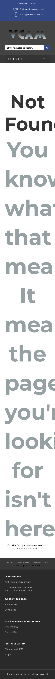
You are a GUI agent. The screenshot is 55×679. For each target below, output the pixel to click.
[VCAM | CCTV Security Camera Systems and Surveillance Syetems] (27, 34)
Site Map (11, 563)
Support (8, 654)
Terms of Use (11, 632)
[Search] (46, 47)
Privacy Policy (11, 626)
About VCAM (11, 604)
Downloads (10, 609)
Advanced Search (40, 563)
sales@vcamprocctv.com (34, 9)
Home (20, 548)
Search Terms (23, 563)
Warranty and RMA (14, 649)
